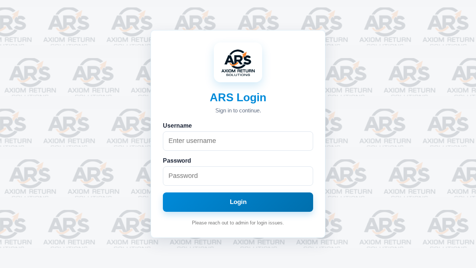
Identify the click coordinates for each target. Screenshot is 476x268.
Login (238, 201)
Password (177, 160)
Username (177, 125)
